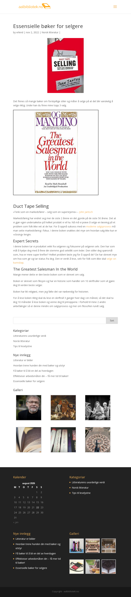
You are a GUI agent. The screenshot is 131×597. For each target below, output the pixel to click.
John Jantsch (86, 212)
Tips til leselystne (22, 346)
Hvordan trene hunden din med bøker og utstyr (39, 365)
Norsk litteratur (50, 32)
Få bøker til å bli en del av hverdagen (33, 370)
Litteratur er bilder (23, 360)
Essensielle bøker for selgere (29, 381)
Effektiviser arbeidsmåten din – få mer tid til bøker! (40, 376)
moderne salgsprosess (98, 226)
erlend (19, 32)
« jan (15, 522)
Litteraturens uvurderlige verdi (29, 335)
